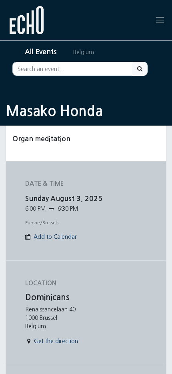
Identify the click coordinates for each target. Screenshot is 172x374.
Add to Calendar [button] (55, 237)
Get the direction (56, 341)
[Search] (140, 69)
